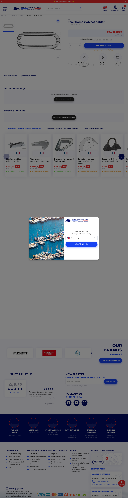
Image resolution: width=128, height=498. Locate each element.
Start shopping (81, 244)
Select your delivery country (81, 234)
